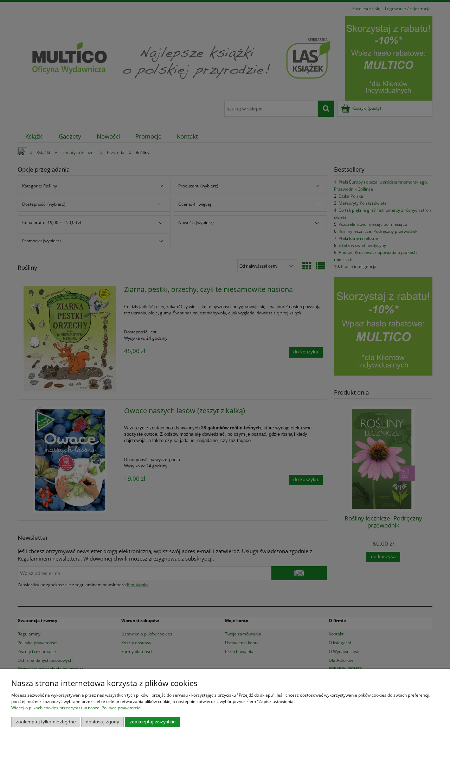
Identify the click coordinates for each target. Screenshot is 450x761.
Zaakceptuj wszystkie (152, 721)
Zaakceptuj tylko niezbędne (46, 721)
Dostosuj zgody (102, 721)
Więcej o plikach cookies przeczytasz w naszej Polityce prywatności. (76, 708)
